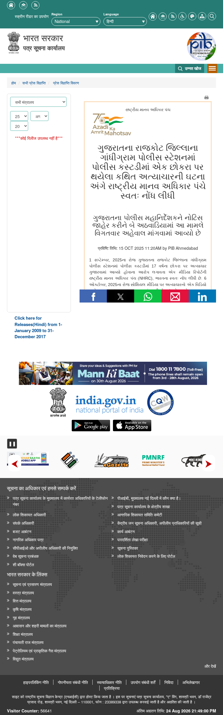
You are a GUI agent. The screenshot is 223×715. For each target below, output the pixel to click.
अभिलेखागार (191, 682)
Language (111, 14)
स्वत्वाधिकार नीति (109, 682)
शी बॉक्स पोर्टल (23, 564)
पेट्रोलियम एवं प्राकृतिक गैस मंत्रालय (39, 650)
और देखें (210, 666)
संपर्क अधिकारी (23, 523)
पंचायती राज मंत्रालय (28, 642)
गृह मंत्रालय (21, 617)
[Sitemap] (202, 15)
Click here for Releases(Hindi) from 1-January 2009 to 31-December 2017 (38, 327)
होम (13, 83)
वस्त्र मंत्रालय (23, 592)
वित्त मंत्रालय (22, 601)
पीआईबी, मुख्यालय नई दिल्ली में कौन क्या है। (149, 498)
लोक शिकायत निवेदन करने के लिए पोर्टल (146, 556)
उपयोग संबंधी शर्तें (143, 682)
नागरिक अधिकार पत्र (28, 539)
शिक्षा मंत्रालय (23, 634)
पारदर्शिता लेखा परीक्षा (132, 539)
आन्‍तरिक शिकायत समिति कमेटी (139, 514)
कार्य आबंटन (126, 531)
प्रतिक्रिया (112, 688)
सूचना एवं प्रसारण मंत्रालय (32, 584)
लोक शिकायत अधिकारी (29, 514)
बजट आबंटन (22, 531)
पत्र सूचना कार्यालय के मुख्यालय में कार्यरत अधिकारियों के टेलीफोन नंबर (60, 501)
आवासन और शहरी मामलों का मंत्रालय (39, 625)
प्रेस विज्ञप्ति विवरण (65, 83)
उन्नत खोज (192, 68)
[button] (182, 15)
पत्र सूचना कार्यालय (44, 48)
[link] (113, 372)
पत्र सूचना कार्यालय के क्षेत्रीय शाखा (143, 506)
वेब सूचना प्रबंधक (26, 556)
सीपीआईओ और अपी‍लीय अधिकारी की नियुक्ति (45, 548)
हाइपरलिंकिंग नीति (36, 682)
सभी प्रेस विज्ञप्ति (34, 83)
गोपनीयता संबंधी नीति (73, 682)
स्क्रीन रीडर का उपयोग (31, 16)
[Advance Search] (212, 15)
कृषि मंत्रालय (22, 609)
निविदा (168, 682)
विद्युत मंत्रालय (23, 659)
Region (56, 14)
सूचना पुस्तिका (127, 548)
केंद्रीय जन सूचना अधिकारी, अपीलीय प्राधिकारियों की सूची (159, 523)
